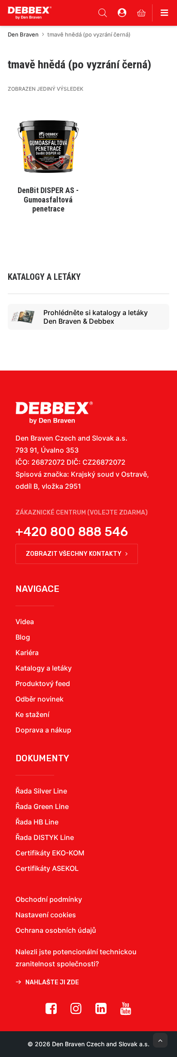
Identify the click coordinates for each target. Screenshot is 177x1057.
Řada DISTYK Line (44, 837)
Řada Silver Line (41, 791)
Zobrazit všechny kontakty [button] (74, 554)
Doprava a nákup (43, 730)
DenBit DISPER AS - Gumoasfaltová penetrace (48, 199)
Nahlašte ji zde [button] (52, 982)
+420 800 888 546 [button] (71, 531)
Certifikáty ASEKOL (47, 868)
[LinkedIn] (101, 1011)
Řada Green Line (42, 806)
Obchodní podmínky (48, 899)
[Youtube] (126, 1011)
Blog (22, 637)
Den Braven (23, 34)
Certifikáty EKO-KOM (49, 853)
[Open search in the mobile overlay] (102, 12)
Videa (24, 621)
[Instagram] (76, 1011)
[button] (48, 141)
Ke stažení (32, 714)
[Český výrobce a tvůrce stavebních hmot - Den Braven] (54, 412)
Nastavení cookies (45, 914)
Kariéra (27, 652)
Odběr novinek (39, 699)
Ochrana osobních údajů (55, 930)
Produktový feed (42, 683)
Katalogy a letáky (43, 668)
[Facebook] (51, 1011)
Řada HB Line (36, 822)
